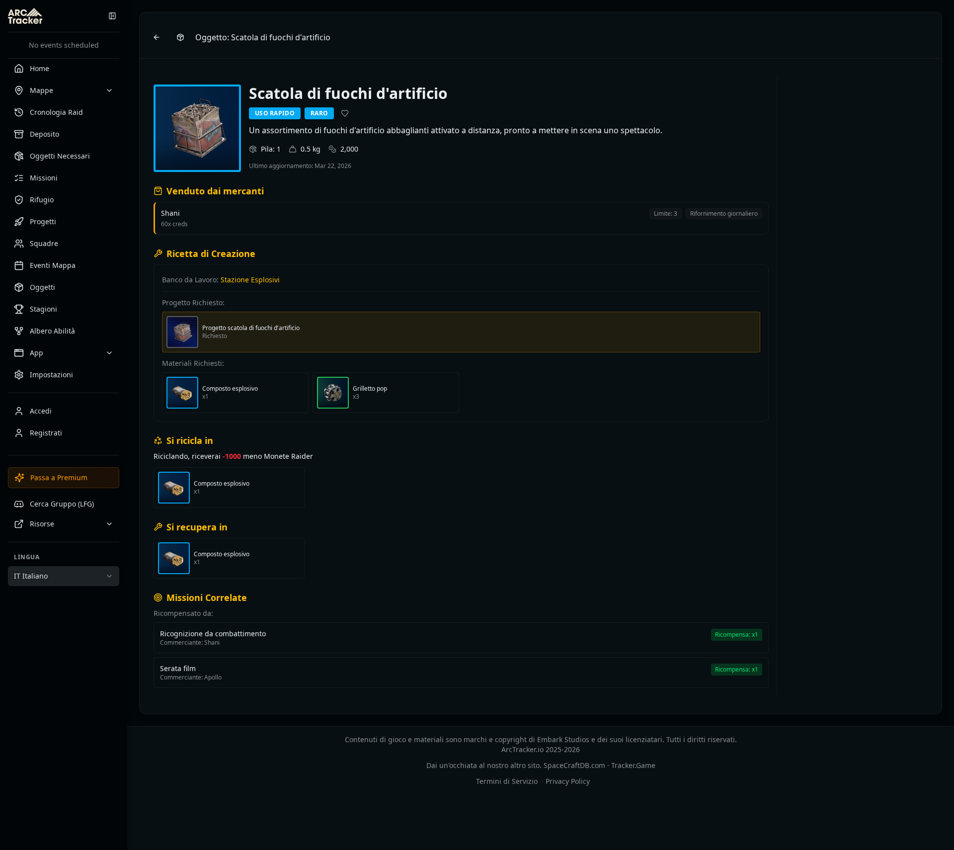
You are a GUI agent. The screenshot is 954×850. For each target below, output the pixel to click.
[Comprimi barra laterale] (112, 16)
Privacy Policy (568, 781)
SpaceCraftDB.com (574, 765)
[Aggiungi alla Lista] (345, 113)
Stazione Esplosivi (250, 279)
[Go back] (156, 37)
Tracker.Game (633, 765)
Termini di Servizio (507, 781)
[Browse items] (180, 37)
